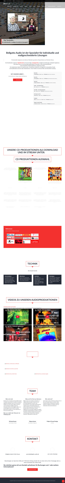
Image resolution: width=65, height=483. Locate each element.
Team (34, 6)
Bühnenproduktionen (51, 6)
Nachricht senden (32, 469)
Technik (21, 6)
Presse (30, 6)
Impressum (59, 6)
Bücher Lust (44, 6)
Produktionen (15, 6)
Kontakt (38, 6)
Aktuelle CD (9, 6)
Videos (26, 6)
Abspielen (18, 79)
